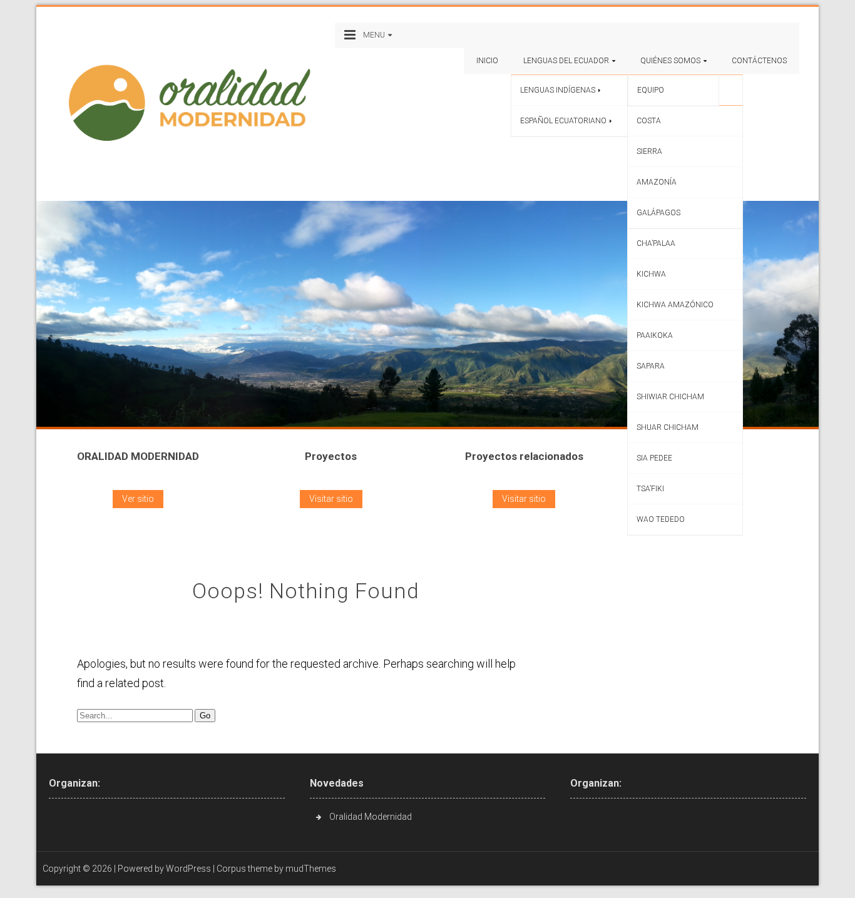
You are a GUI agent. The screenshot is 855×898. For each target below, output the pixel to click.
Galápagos (658, 212)
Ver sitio (138, 499)
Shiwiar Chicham (670, 396)
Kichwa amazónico (675, 304)
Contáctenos (759, 60)
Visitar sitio (331, 499)
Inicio (487, 60)
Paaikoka (655, 335)
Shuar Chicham (668, 427)
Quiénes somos (670, 60)
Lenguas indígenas (557, 90)
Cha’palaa (656, 243)
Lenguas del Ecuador (566, 60)
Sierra (649, 151)
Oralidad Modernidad (370, 817)
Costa (649, 120)
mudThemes (310, 869)
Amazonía (657, 182)
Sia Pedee (654, 458)
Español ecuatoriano (563, 120)
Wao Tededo (661, 519)
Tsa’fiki (650, 488)
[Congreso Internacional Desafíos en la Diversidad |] (195, 102)
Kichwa (651, 274)
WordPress (188, 869)
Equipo (650, 90)
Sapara (651, 366)
